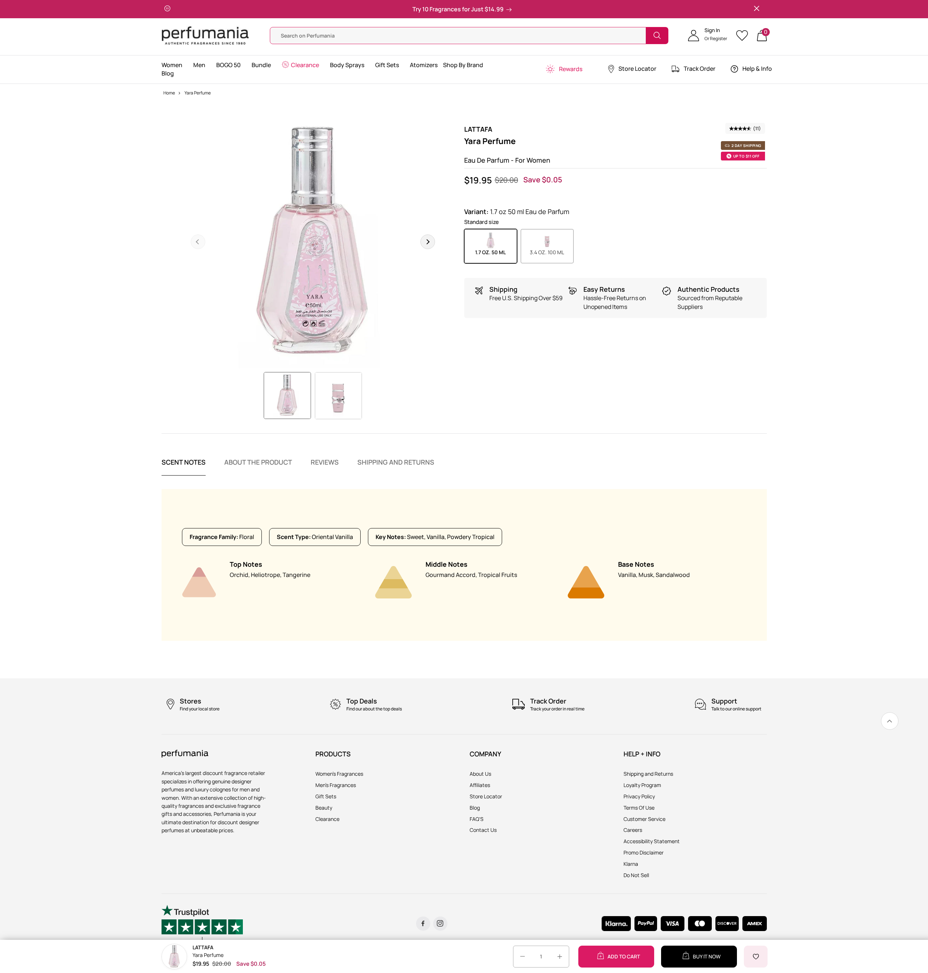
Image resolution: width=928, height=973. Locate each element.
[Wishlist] (744, 35)
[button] (707, 35)
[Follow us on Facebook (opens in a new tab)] (423, 923)
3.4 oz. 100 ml (547, 252)
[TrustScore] (202, 923)
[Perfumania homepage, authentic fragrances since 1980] (205, 34)
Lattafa (478, 129)
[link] (889, 721)
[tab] (184, 467)
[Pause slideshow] (167, 9)
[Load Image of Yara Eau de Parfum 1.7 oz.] (287, 395)
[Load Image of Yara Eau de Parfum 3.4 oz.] (338, 395)
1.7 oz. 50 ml (490, 252)
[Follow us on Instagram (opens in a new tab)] (440, 923)
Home (169, 93)
